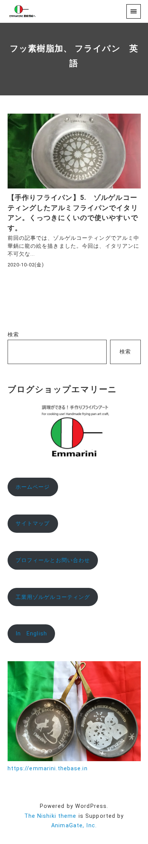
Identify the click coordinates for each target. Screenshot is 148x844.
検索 (13, 334)
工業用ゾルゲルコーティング (53, 597)
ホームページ (33, 487)
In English (31, 633)
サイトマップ (33, 523)
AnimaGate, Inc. (74, 825)
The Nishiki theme (50, 816)
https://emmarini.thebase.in (48, 768)
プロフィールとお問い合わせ (53, 560)
